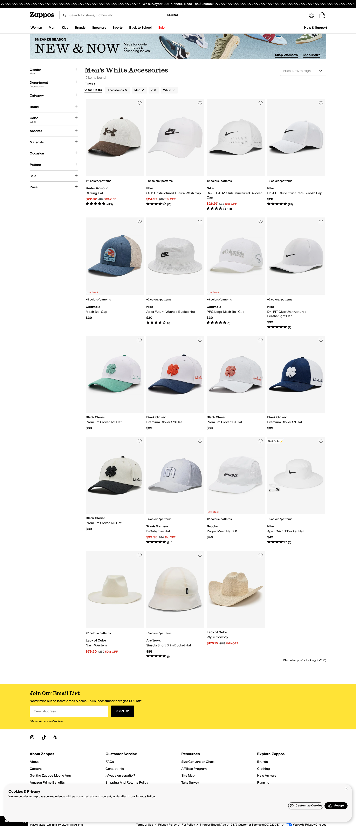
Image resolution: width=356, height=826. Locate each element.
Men (137, 90)
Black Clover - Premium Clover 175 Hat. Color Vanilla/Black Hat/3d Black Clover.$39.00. (115, 490)
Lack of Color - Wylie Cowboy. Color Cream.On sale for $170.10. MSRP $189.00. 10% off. (236, 605)
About (34, 762)
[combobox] (111, 15)
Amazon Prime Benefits (47, 782)
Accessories (116, 90)
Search (173, 15)
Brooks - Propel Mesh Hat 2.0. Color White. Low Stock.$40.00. (236, 490)
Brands (262, 762)
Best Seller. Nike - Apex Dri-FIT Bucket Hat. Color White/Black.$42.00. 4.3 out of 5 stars (296, 490)
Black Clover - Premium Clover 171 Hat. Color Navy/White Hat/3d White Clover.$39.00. (296, 383)
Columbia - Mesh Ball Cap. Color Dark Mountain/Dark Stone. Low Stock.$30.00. (115, 273)
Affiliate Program (194, 769)
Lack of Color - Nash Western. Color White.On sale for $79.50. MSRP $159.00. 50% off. (115, 605)
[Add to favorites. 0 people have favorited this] (139, 103)
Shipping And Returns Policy (126, 782)
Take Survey (190, 782)
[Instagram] (32, 737)
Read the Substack (198, 4)
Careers (36, 769)
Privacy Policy (145, 796)
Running (263, 782)
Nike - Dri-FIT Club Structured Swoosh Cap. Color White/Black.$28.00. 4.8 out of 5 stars (296, 155)
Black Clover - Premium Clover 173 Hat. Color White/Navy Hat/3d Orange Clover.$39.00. (175, 383)
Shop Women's (286, 55)
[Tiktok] (43, 737)
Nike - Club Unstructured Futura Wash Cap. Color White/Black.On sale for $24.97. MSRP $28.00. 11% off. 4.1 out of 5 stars (175, 155)
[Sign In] (311, 15)
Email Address (45, 711)
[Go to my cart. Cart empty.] (322, 15)
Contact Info (114, 769)
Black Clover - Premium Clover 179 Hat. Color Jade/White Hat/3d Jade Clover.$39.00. (115, 383)
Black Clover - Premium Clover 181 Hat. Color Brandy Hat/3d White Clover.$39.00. (236, 383)
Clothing (263, 769)
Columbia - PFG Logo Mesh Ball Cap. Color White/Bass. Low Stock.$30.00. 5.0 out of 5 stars (236, 273)
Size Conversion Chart (197, 762)
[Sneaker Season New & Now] (178, 46)
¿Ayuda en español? (120, 775)
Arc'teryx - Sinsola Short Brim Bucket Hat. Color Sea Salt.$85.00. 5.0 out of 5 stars (175, 605)
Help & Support (315, 27)
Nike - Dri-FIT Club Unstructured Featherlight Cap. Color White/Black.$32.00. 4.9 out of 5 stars (296, 273)
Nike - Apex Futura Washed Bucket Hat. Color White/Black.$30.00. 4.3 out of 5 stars (175, 273)
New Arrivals (266, 775)
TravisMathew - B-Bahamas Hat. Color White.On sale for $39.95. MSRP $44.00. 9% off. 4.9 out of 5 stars (175, 490)
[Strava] (55, 737)
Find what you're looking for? (302, 660)
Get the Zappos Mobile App (50, 775)
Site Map (188, 775)
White (167, 90)
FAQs (109, 762)
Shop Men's (311, 55)
